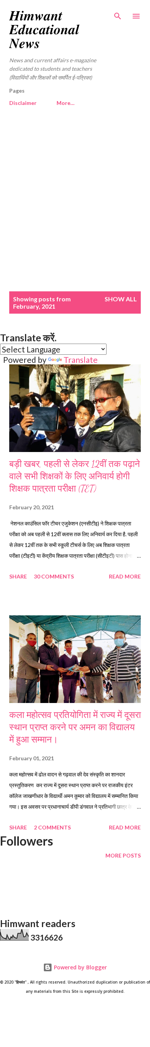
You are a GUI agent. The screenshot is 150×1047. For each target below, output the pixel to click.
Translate (80, 359)
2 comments (52, 827)
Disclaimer (23, 103)
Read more (125, 576)
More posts (123, 855)
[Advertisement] (75, 203)
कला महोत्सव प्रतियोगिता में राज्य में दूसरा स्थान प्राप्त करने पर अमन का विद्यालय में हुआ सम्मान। (75, 727)
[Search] (117, 13)
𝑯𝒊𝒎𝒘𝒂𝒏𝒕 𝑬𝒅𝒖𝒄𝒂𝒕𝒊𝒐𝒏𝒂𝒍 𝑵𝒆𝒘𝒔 (44, 30)
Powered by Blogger (79, 967)
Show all (121, 298)
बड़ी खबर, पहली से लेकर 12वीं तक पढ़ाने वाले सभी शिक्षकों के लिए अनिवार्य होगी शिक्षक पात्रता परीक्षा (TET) (74, 476)
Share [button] (18, 576)
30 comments (54, 576)
